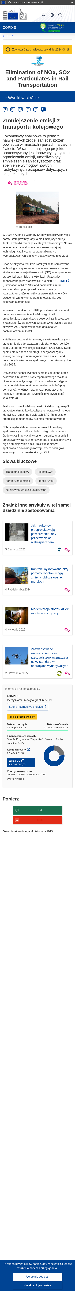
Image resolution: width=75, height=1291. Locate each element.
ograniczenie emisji (18, 480)
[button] (52, 15)
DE (5, 109)
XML (40, 810)
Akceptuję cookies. (37, 1276)
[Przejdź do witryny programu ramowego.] (37, 60)
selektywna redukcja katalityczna (26, 489)
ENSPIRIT (60, 280)
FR (28, 109)
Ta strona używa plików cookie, (22, 1263)
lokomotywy (45, 471)
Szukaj (60, 15)
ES (20, 109)
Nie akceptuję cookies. (38, 1285)
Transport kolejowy (17, 471)
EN (12, 109)
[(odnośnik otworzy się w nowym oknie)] (15, 14)
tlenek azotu (46, 480)
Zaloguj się (43, 15)
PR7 (10, 35)
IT (36, 109)
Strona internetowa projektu (26, 707)
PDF (40, 820)
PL (43, 109)
